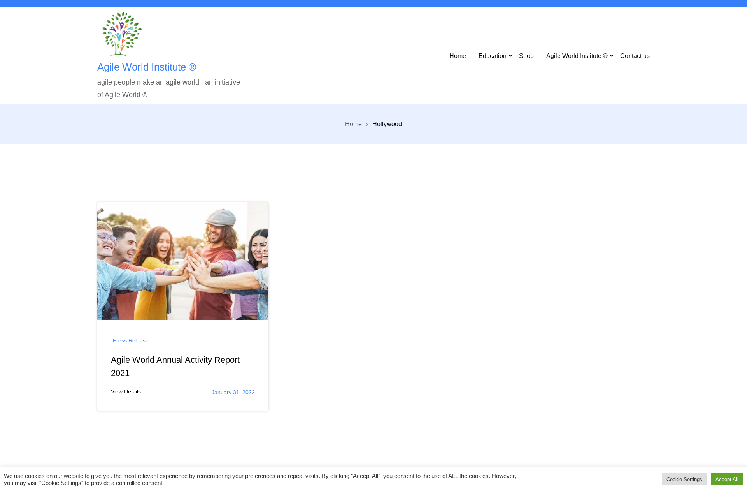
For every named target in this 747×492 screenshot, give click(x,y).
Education (493, 55)
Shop (526, 55)
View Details (126, 391)
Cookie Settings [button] (684, 479)
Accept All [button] (726, 479)
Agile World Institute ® (146, 67)
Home (457, 55)
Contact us (635, 55)
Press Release (131, 340)
